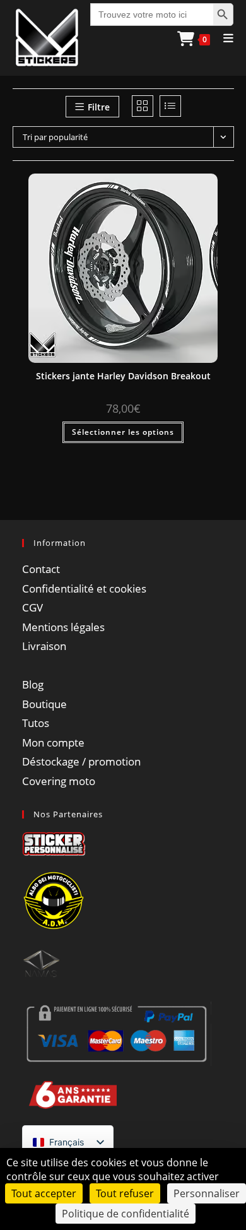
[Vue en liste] (170, 106)
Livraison (44, 646)
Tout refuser (125, 1193)
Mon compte (53, 742)
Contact (41, 569)
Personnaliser (206, 1193)
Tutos (35, 723)
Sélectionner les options (123, 432)
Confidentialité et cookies (84, 588)
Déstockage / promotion (81, 761)
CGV (32, 607)
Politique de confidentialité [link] (125, 1214)
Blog (33, 684)
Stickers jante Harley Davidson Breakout (123, 376)
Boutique (44, 704)
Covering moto (58, 781)
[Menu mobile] (224, 37)
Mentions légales (63, 627)
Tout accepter (43, 1193)
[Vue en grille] (142, 106)
